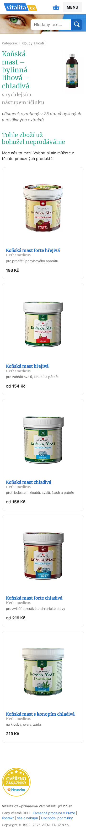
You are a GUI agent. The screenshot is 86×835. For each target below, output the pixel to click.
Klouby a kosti (33, 43)
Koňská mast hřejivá (27, 368)
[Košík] (56, 7)
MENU (72, 7)
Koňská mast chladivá (28, 484)
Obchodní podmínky (57, 818)
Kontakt (8, 818)
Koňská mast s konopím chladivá (40, 716)
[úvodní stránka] (20, 7)
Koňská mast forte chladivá (34, 600)
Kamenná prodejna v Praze (54, 813)
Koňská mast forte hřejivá (33, 252)
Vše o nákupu (27, 818)
